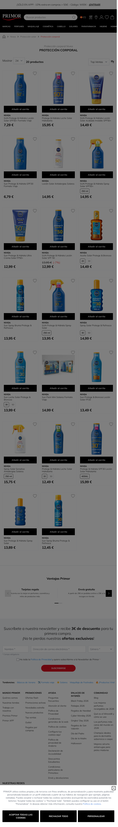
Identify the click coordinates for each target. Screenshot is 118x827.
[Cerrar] (114, 788)
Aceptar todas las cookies (20, 816)
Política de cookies (92, 804)
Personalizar (96, 816)
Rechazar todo (58, 816)
